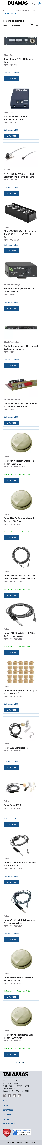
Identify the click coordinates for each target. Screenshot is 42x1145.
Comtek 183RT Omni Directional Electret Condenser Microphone (19, 175)
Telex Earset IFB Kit (13, 805)
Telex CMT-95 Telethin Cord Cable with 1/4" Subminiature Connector (20, 577)
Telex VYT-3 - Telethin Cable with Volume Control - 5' (19, 921)
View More (11, 79)
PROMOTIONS (9, 1124)
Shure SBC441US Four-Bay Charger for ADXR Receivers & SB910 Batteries (20, 234)
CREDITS (6, 1119)
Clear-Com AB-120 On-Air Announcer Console (16, 118)
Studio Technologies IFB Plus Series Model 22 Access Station (20, 405)
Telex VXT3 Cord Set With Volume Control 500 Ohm (20, 864)
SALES (5, 1105)
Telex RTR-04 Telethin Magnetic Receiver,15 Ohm (19, 979)
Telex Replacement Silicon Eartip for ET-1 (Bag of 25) (21, 692)
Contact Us (39, 3)
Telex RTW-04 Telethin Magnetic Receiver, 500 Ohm (19, 519)
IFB (34, 11)
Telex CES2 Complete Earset (17, 748)
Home (5, 11)
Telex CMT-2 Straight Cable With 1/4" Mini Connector (19, 634)
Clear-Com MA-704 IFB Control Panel (18, 60)
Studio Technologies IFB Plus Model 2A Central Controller (21, 347)
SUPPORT (7, 1114)
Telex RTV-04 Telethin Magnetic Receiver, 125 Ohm (19, 462)
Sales (11, 11)
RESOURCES (8, 1110)
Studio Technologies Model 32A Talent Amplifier (19, 290)
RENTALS (6, 1101)
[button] (3, 3)
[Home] (18, 3)
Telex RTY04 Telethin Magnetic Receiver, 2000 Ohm (18, 1036)
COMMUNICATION (23, 11)
